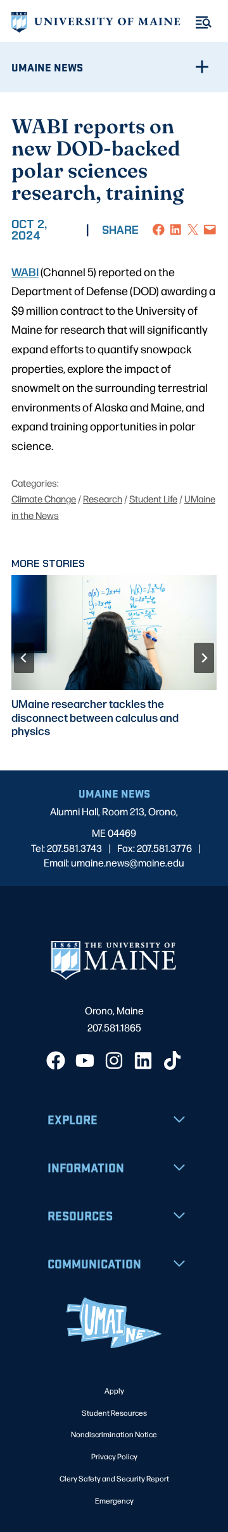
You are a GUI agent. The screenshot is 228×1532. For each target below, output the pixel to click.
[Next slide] (204, 658)
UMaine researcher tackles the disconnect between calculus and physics (95, 716)
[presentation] (114, 632)
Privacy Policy (114, 1456)
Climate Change (43, 498)
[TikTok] (172, 1060)
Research (102, 498)
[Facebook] (55, 1060)
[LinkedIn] (143, 1060)
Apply (114, 1390)
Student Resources (114, 1412)
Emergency (114, 1500)
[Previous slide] (24, 658)
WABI (25, 271)
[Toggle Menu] (204, 22)
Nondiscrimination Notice (114, 1434)
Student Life (153, 498)
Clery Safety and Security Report (114, 1478)
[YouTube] (84, 1060)
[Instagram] (114, 1060)
